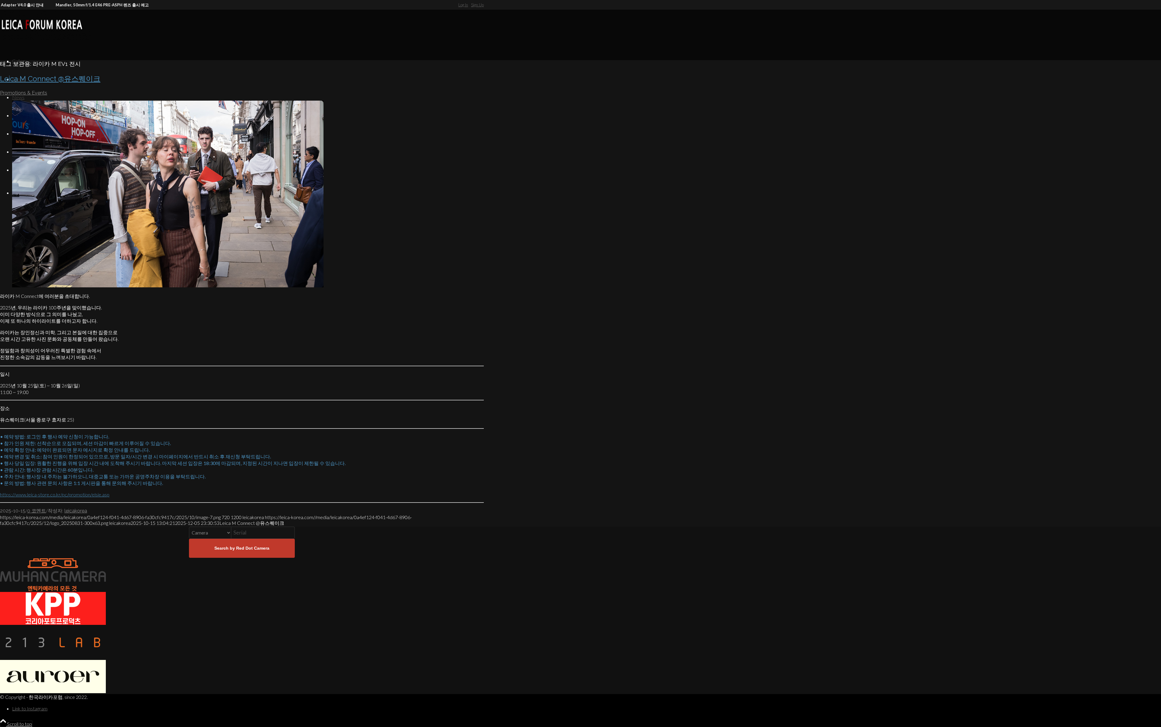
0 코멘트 (36, 511)
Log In (463, 4)
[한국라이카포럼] (45, 38)
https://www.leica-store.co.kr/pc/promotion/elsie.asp (54, 494)
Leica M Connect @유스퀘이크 (50, 78)
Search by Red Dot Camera (241, 548)
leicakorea (75, 511)
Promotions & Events (23, 93)
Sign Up (477, 4)
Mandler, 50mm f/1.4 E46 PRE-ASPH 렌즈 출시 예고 (73, 4)
